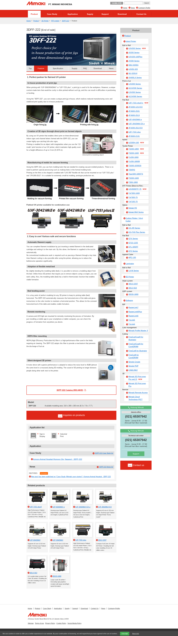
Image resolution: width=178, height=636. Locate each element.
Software (129, 300)
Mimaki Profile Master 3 (138, 330)
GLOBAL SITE (116, 3)
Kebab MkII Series (136, 212)
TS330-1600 (133, 178)
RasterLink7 (133, 307)
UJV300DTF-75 (137, 189)
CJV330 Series (134, 92)
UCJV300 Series (135, 96)
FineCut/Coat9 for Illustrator (135, 338)
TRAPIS (131, 170)
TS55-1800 (133, 182)
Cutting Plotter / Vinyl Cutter (134, 219)
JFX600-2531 (134, 111)
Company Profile (144, 8)
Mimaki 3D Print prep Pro (137, 384)
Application (72, 14)
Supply (90, 14)
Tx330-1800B (134, 161)
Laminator (130, 264)
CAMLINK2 (133, 370)
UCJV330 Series (135, 88)
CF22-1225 (133, 243)
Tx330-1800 (133, 157)
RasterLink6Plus (135, 312)
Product (34, 14)
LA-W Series (133, 271)
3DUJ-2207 (133, 284)
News (133, 8)
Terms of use (39, 623)
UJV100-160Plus (135, 57)
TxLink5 (131, 320)
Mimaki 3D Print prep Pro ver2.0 (137, 377)
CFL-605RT (133, 247)
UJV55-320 (133, 69)
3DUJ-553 (132, 288)
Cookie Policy (61, 623)
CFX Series (133, 238)
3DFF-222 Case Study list (104, 453)
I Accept (125, 634)
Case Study (52, 14)
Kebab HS (132, 208)
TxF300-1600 (134, 193)
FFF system (55, 21)
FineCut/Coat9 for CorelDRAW (135, 345)
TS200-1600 (136, 153)
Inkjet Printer (131, 41)
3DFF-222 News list (106, 467)
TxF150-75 (133, 201)
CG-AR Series (134, 228)
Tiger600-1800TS (135, 174)
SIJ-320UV (132, 73)
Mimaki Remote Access (138, 392)
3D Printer (45, 21)
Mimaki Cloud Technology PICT (135, 398)
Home (125, 8)
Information (44, 473)
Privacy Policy (50, 623)
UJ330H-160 (136, 142)
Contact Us (141, 14)
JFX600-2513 (134, 115)
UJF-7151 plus (134, 132)
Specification (58, 68)
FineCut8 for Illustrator (137, 351)
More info (135, 634)
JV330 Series (133, 61)
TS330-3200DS (134, 166)
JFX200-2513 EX (135, 128)
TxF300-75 (133, 197)
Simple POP (133, 366)
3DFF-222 (65, 21)
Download (122, 14)
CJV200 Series (134, 84)
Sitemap (31, 623)
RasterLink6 (133, 316)
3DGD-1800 (133, 294)
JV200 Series (133, 52)
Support (105, 14)
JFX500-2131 (134, 136)
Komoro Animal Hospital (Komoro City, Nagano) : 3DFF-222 (57, 459)
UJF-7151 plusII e (138, 103)
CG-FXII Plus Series (136, 232)
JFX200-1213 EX (135, 107)
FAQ (85, 68)
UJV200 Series (137, 48)
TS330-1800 (136, 149)
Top (30, 68)
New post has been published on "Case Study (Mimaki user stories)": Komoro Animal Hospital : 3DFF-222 (71, 477)
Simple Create (134, 362)
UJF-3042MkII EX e (136, 124)
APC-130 (132, 257)
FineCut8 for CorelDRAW (133, 356)
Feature (41, 68)
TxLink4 (131, 324)
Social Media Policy (74, 623)
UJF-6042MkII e (135, 119)
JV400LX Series (135, 77)
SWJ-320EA (133, 65)
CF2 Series (133, 251)
